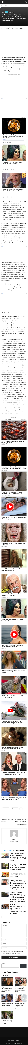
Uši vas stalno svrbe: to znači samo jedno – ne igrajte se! (7, 819)
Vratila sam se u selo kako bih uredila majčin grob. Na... (6, 1022)
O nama (14, 1039)
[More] (21, 28)
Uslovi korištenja (11, 1040)
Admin (4, 23)
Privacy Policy (20, 1039)
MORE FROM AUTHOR (18, 850)
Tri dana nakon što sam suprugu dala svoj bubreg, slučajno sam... (7, 1005)
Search (3, 963)
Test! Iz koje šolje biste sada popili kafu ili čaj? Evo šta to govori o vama (18, 874)
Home (2, 5)
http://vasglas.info (14, 841)
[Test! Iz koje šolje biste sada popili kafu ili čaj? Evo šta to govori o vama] (5, 874)
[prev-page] (2, 917)
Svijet (6, 12)
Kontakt (9, 1039)
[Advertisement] (14, 44)
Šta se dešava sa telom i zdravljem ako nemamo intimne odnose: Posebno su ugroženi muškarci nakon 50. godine (18, 857)
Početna (5, 1039)
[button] (2, 2)
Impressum (18, 1040)
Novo (6, 5)
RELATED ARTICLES (6, 850)
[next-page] (5, 917)
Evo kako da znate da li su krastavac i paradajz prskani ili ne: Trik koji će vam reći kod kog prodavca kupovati (21, 821)
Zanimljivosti (11, 12)
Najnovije (3, 857)
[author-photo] (14, 837)
